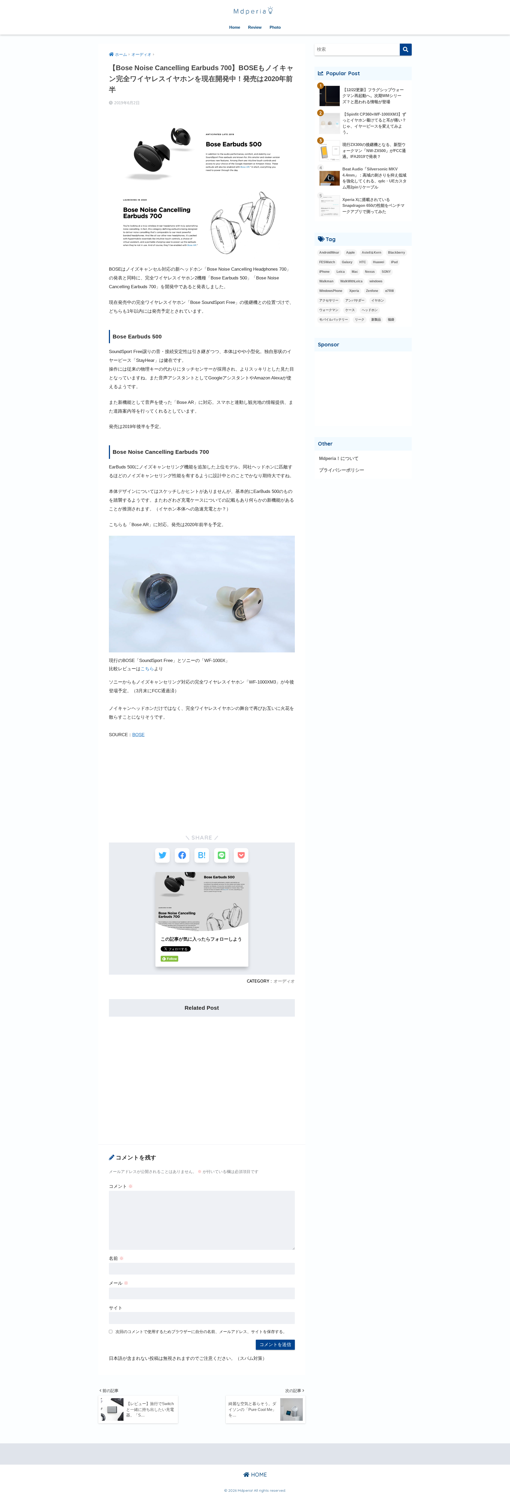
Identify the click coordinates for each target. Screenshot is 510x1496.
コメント (121, 1186)
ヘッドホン (370, 310)
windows (375, 281)
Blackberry (396, 252)
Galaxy (347, 262)
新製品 (376, 319)
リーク (359, 319)
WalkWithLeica (351, 281)
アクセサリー (328, 300)
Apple (350, 252)
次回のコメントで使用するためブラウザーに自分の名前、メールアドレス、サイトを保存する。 (201, 1331)
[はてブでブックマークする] (201, 855)
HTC (362, 262)
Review (255, 27)
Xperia (354, 291)
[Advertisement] (202, 783)
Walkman (326, 281)
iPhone (324, 272)
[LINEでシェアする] (221, 855)
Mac (355, 272)
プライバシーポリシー (341, 470)
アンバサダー (354, 300)
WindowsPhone (330, 291)
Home (234, 27)
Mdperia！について (339, 458)
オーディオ (284, 981)
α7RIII (389, 291)
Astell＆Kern (371, 252)
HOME (258, 1474)
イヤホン (377, 300)
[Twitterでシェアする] (162, 855)
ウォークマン (328, 310)
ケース (350, 310)
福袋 (391, 319)
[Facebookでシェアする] (182, 855)
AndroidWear (329, 252)
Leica (341, 272)
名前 (116, 1258)
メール (118, 1283)
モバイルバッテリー (333, 319)
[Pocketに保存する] (241, 855)
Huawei (378, 262)
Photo (275, 27)
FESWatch (327, 262)
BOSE (138, 734)
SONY (386, 272)
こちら (147, 668)
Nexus (370, 272)
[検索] (406, 50)
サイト (115, 1307)
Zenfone (372, 291)
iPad (394, 262)
